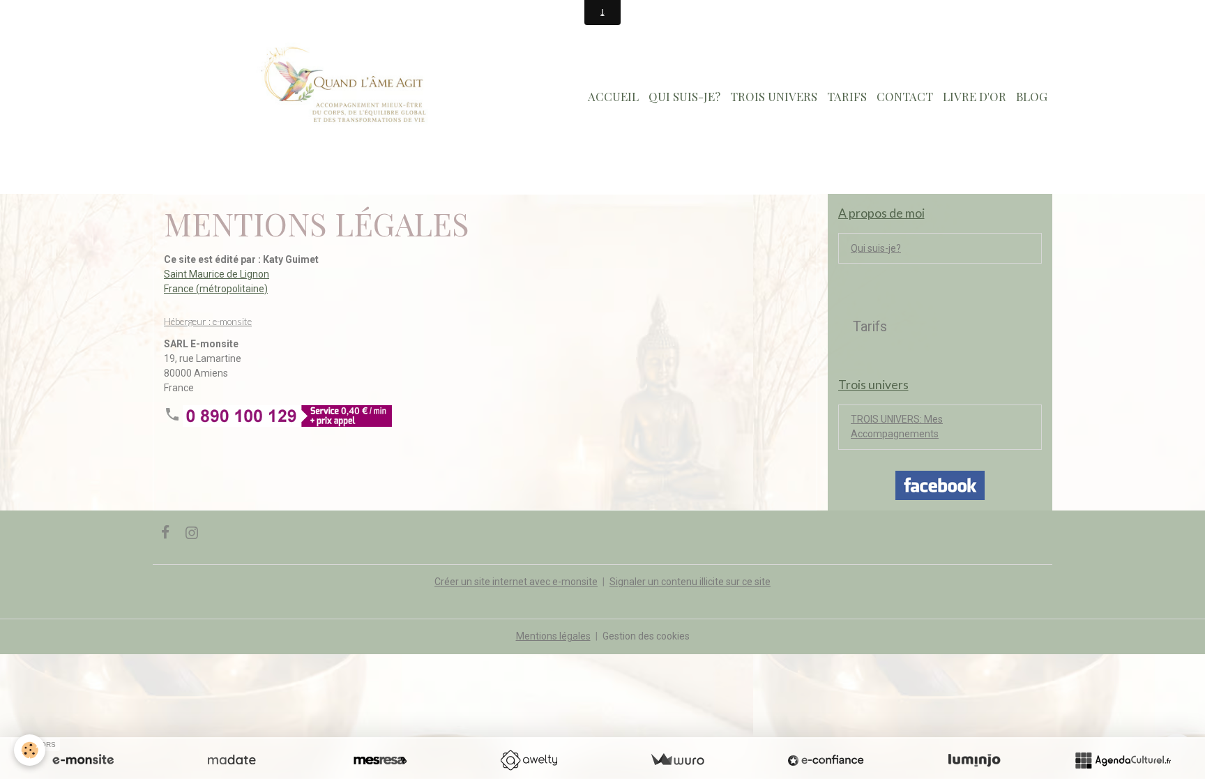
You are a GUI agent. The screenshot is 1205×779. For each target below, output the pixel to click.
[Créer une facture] (677, 760)
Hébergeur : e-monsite (208, 321)
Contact (905, 96)
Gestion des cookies (646, 636)
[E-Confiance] (825, 760)
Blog (1031, 96)
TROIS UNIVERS (773, 96)
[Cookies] (29, 750)
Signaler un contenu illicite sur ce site (690, 581)
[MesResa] (380, 760)
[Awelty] (528, 760)
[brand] (340, 97)
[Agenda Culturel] (1122, 760)
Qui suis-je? (684, 96)
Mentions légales (553, 636)
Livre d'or (974, 96)
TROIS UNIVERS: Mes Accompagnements (897, 426)
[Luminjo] (974, 760)
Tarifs (847, 96)
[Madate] (231, 760)
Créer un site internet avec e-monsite (516, 581)
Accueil (613, 96)
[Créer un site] (83, 760)
